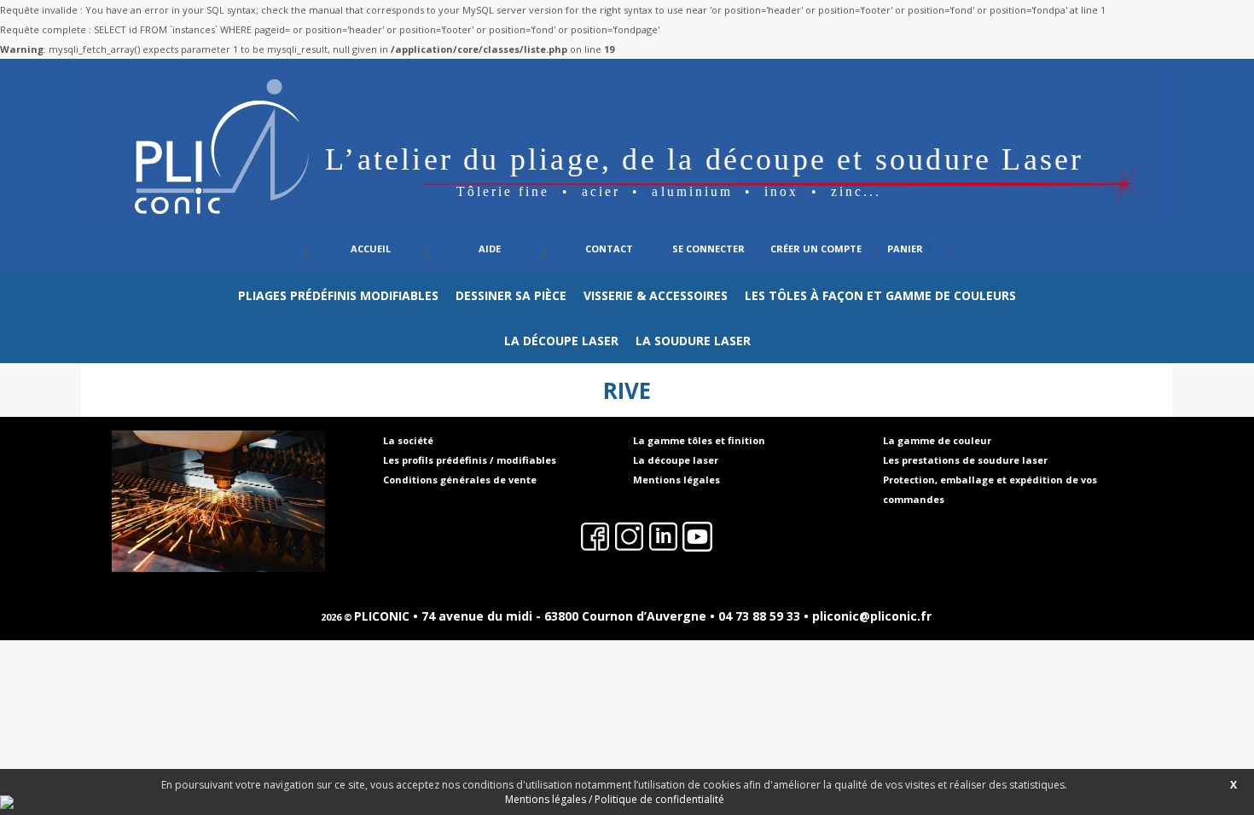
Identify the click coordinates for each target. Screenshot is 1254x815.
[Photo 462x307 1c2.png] (218, 501)
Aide (490, 248)
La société (408, 440)
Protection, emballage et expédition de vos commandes (990, 489)
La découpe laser (675, 460)
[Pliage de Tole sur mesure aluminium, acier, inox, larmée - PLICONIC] (627, 220)
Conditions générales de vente (460, 479)
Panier (906, 248)
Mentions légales (676, 479)
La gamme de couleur (937, 440)
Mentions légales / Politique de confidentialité (614, 799)
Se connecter (708, 248)
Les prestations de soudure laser (965, 460)
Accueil (371, 248)
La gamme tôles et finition (699, 440)
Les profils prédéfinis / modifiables (469, 460)
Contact (609, 248)
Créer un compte (816, 248)
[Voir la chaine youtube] (812, 540)
